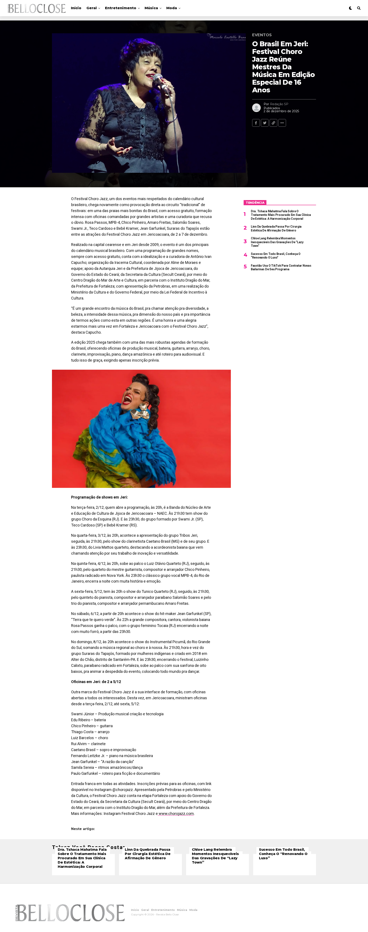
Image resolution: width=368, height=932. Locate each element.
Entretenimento (120, 8)
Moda (171, 8)
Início (76, 8)
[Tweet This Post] (265, 123)
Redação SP (279, 104)
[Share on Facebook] (256, 123)
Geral (91, 8)
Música (151, 8)
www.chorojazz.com (176, 813)
